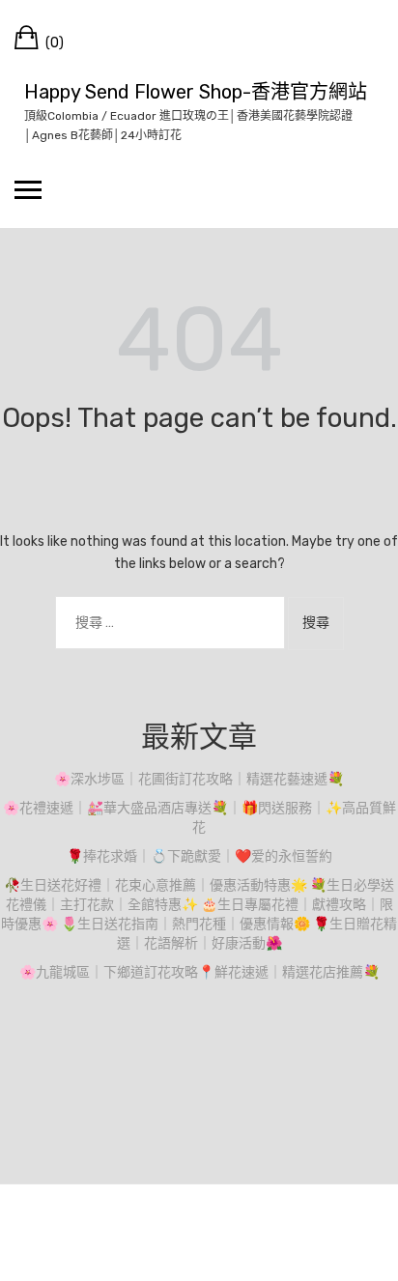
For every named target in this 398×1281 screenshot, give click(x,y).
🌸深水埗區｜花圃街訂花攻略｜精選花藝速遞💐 (199, 779)
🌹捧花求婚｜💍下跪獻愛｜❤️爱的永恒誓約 (199, 856)
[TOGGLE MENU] (28, 189)
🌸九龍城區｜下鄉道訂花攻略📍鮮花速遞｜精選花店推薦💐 (199, 972)
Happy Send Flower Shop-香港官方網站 (195, 91)
